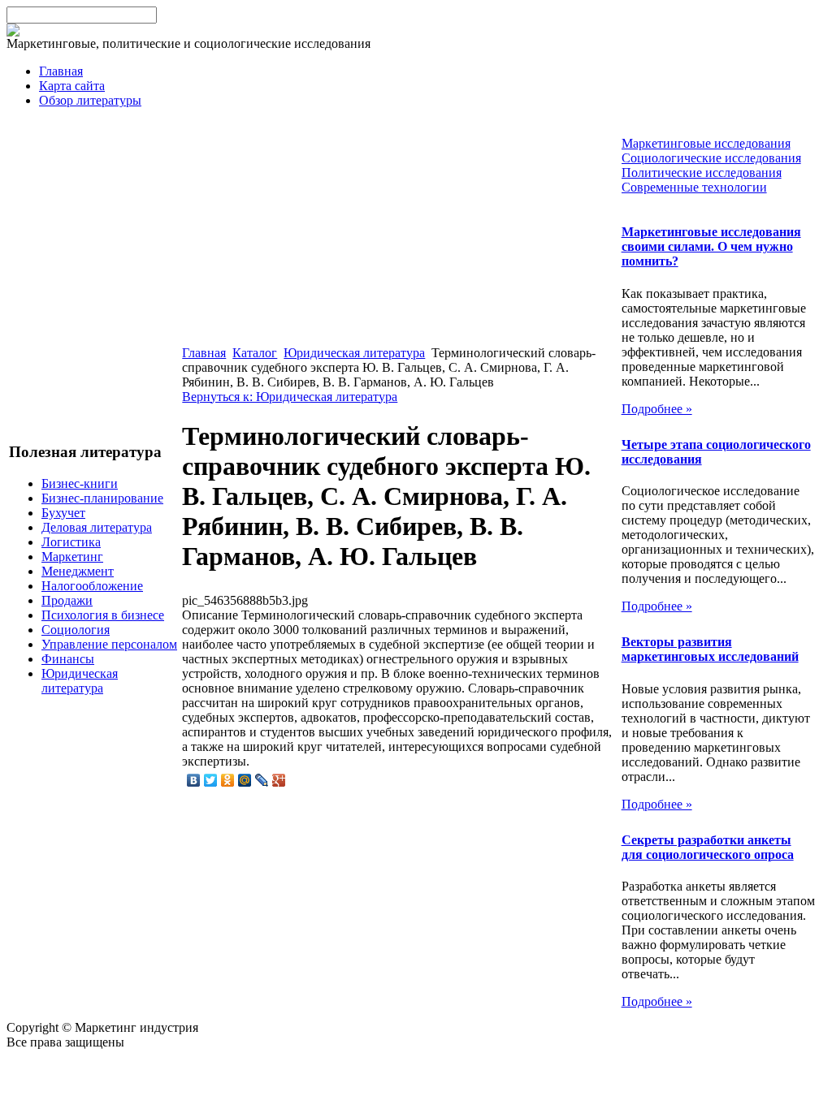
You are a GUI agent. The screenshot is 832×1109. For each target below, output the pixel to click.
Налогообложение (92, 586)
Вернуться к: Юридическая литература (289, 396)
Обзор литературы (90, 100)
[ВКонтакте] (193, 780)
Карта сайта (72, 86)
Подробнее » (657, 409)
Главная (61, 71)
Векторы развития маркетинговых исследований (710, 649)
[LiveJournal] (262, 780)
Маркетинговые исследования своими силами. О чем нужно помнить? (711, 246)
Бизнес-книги (79, 483)
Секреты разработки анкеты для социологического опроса (708, 847)
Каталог (254, 353)
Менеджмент (77, 571)
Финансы (67, 659)
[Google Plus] (279, 780)
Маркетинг (72, 556)
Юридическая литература (79, 681)
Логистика (71, 542)
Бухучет (63, 513)
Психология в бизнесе (102, 615)
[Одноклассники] (227, 780)
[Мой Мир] (245, 780)
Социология (75, 629)
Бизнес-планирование (102, 498)
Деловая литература (96, 527)
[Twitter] (210, 780)
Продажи (67, 600)
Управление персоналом (109, 644)
